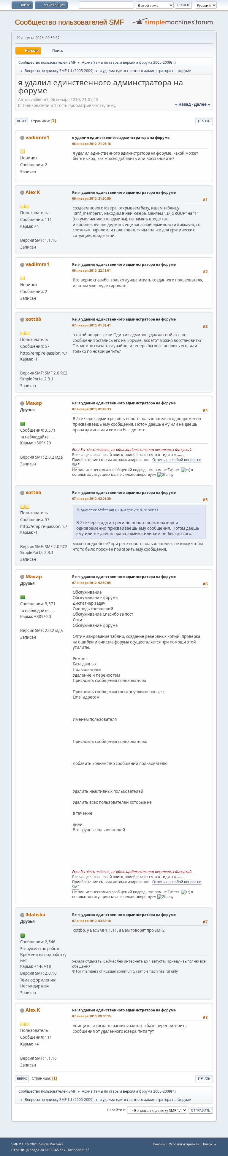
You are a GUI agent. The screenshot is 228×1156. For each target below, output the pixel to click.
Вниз (21, 121)
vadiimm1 (37, 137)
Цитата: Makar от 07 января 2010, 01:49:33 (119, 510)
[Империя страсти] (22, 366)
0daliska (35, 914)
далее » (202, 104)
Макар (34, 403)
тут (151, 1031)
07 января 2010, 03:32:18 (91, 920)
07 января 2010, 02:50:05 (91, 582)
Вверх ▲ (210, 1144)
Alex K (33, 192)
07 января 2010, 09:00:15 (91, 1016)
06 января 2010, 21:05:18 (91, 143)
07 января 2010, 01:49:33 (91, 409)
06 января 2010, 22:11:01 (91, 270)
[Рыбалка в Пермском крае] (22, 233)
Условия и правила (184, 1144)
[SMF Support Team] (22, 449)
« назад (183, 104)
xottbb (33, 319)
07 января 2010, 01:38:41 (91, 325)
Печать (204, 121)
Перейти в (116, 1109)
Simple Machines (51, 1144)
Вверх (22, 1078)
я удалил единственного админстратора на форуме (121, 137)
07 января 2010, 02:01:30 (91, 498)
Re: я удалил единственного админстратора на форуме (124, 192)
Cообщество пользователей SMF (69, 22)
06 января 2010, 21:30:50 (91, 198)
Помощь (158, 1144)
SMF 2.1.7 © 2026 (24, 1144)
